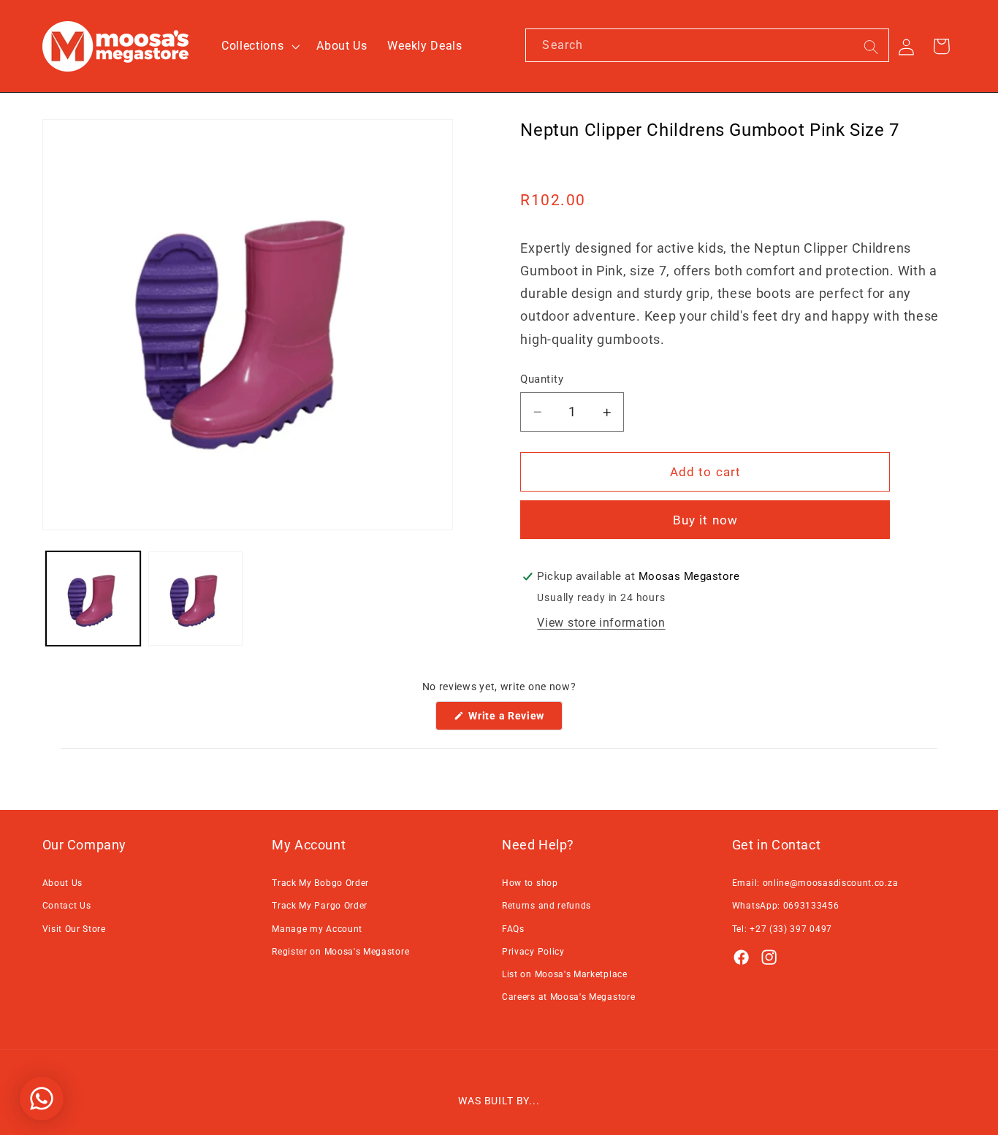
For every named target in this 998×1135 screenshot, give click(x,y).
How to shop (530, 883)
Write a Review (514, 719)
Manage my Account (317, 929)
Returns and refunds (546, 906)
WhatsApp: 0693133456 (785, 906)
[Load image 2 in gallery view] (195, 598)
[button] (258, 46)
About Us (62, 883)
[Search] (871, 47)
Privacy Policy (533, 952)
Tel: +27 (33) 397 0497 (782, 929)
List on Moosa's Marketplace (565, 974)
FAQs (513, 929)
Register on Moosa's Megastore (340, 952)
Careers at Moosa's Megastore (568, 997)
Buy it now (706, 520)
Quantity (541, 379)
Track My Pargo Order (319, 906)
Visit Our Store (74, 929)
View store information (601, 623)
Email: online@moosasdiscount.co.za (815, 883)
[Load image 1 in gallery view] (93, 598)
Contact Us (66, 906)
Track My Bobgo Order (320, 883)
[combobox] (707, 45)
